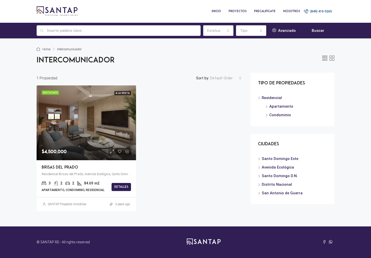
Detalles (121, 187)
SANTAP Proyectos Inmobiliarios (69, 204)
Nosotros (291, 11)
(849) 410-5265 (320, 11)
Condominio (280, 115)
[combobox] (218, 30)
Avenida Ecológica (278, 167)
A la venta (123, 93)
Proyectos (238, 11)
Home (46, 49)
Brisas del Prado (60, 168)
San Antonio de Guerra (282, 193)
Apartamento (281, 106)
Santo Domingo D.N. (280, 176)
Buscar (318, 30)
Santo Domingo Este (280, 158)
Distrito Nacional (277, 184)
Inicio (216, 11)
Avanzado (286, 30)
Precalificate (265, 11)
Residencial (272, 98)
